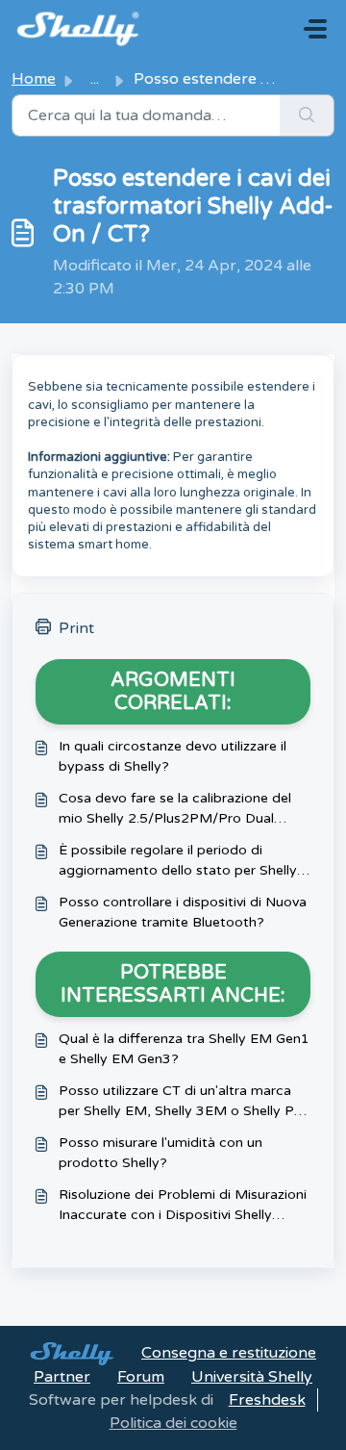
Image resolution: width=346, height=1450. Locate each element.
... (94, 79)
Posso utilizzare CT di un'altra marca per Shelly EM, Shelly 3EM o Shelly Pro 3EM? (183, 1101)
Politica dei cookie (173, 1423)
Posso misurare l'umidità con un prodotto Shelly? (160, 1152)
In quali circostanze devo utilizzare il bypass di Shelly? (172, 756)
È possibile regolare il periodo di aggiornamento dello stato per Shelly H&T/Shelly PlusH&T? (178, 861)
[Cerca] (307, 115)
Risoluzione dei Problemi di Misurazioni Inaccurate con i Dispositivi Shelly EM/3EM (183, 1205)
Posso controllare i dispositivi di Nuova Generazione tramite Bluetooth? (183, 912)
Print (76, 628)
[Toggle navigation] (315, 29)
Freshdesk (267, 1400)
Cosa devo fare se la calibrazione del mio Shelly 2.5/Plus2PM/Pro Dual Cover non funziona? (175, 809)
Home (34, 79)
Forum (140, 1376)
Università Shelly (251, 1376)
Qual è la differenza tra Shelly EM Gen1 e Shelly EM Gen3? (184, 1048)
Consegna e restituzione (228, 1352)
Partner (62, 1376)
